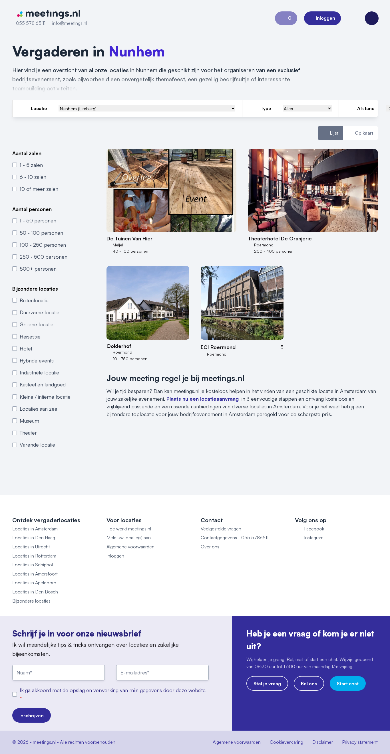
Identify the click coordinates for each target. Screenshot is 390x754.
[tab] (330, 133)
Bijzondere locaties (31, 601)
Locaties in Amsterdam (35, 529)
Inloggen (115, 556)
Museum (29, 420)
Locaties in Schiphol (32, 564)
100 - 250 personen (43, 245)
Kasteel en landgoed (43, 384)
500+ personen (38, 268)
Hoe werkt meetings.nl (128, 529)
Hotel (26, 348)
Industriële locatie (39, 372)
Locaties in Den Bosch (35, 592)
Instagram (313, 537)
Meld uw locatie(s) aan (128, 537)
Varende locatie (37, 444)
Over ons (210, 547)
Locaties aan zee (38, 409)
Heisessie (30, 336)
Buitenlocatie (34, 300)
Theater (28, 432)
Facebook (314, 529)
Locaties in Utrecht (31, 547)
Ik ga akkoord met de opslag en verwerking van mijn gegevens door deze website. (113, 690)
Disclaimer (322, 742)
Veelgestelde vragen (221, 529)
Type (266, 108)
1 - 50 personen (38, 220)
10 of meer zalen (39, 189)
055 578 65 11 (30, 23)
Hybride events (37, 360)
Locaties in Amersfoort (35, 574)
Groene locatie (36, 324)
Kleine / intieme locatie (45, 397)
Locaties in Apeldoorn (34, 582)
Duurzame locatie (39, 312)
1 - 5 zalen (31, 165)
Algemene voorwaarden (130, 547)
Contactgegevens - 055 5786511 (234, 537)
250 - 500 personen (43, 257)
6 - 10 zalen (33, 177)
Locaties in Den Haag (33, 537)
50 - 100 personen (41, 233)
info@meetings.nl (69, 23)
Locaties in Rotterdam (34, 556)
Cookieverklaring (286, 742)
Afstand (366, 108)
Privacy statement (360, 742)
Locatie (39, 108)
